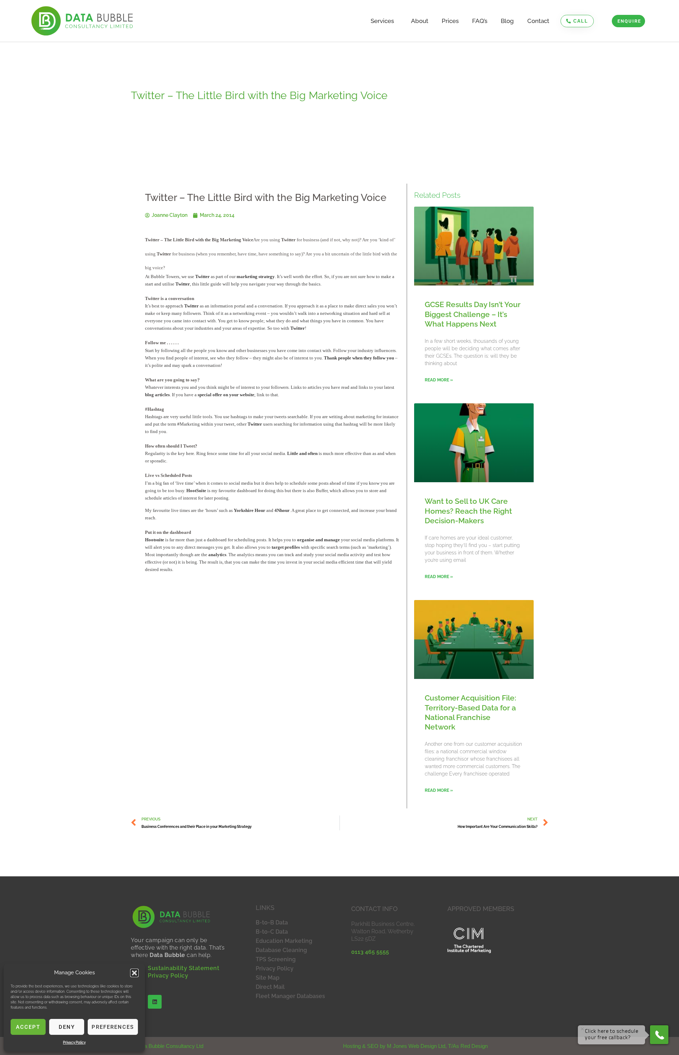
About (419, 20)
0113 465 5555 (370, 952)
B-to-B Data (272, 922)
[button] (134, 972)
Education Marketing (284, 941)
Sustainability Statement (183, 968)
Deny (67, 1027)
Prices (450, 20)
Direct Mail (270, 987)
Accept (28, 1027)
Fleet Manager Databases (290, 996)
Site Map (267, 977)
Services (382, 20)
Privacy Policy (74, 1042)
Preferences (113, 1027)
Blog (507, 20)
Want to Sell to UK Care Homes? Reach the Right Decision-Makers (468, 511)
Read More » (439, 379)
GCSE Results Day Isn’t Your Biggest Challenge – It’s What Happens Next (473, 314)
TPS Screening (276, 959)
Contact (538, 20)
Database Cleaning (281, 950)
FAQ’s (479, 20)
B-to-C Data (272, 931)
